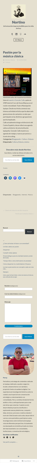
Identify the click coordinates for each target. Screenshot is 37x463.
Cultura (24, 139)
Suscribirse (28, 160)
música (26, 142)
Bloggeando (16, 139)
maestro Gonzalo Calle (16, 100)
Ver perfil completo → (10, 442)
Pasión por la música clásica (24, 214)
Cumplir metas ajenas (10, 253)
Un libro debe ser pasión (11, 246)
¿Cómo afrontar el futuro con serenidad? (16, 243)
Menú (19, 40)
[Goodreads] (20, 33)
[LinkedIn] (16, 33)
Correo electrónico (15, 294)
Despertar (6, 250)
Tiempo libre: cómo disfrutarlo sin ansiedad (17, 261)
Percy (5, 378)
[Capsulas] (12, 33)
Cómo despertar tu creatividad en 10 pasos (17, 264)
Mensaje (8, 302)
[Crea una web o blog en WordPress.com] (18, 456)
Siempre (5, 272)
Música (13, 60)
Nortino (18, 22)
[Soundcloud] (24, 33)
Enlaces (31, 139)
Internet (7, 60)
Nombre (11, 286)
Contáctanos (18, 326)
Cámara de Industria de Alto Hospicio (15, 210)
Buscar (5, 228)
